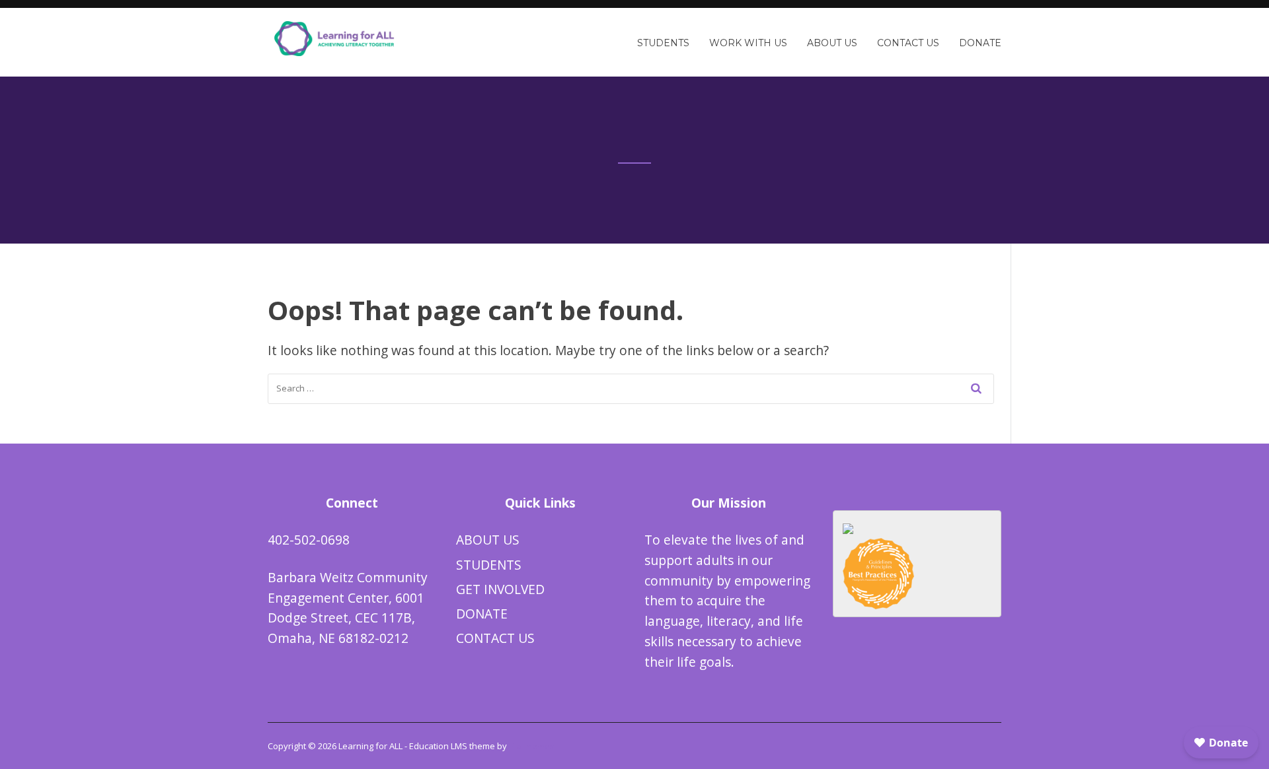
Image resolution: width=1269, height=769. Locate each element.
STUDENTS (488, 565)
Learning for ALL (370, 746)
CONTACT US (495, 638)
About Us (832, 43)
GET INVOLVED (500, 589)
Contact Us (908, 43)
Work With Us (748, 43)
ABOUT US (487, 540)
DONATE (482, 613)
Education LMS (438, 746)
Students (663, 43)
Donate (980, 43)
